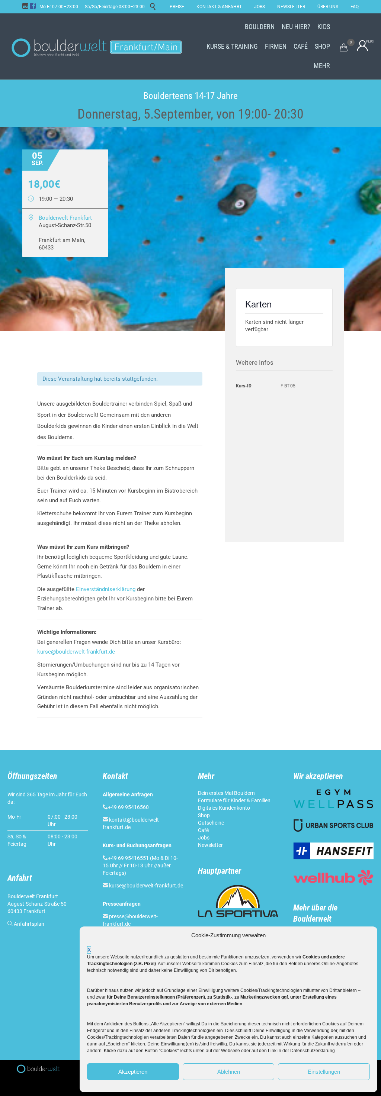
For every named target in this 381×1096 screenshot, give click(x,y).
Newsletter (210, 845)
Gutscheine (211, 823)
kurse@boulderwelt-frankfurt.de (76, 651)
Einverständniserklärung (105, 589)
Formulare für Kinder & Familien (234, 800)
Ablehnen (228, 1071)
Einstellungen (324, 1071)
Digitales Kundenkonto (224, 808)
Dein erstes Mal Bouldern (226, 793)
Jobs (203, 838)
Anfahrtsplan (29, 924)
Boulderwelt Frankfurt (65, 218)
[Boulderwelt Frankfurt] (96, 46)
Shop (204, 815)
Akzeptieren (132, 1071)
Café (203, 830)
